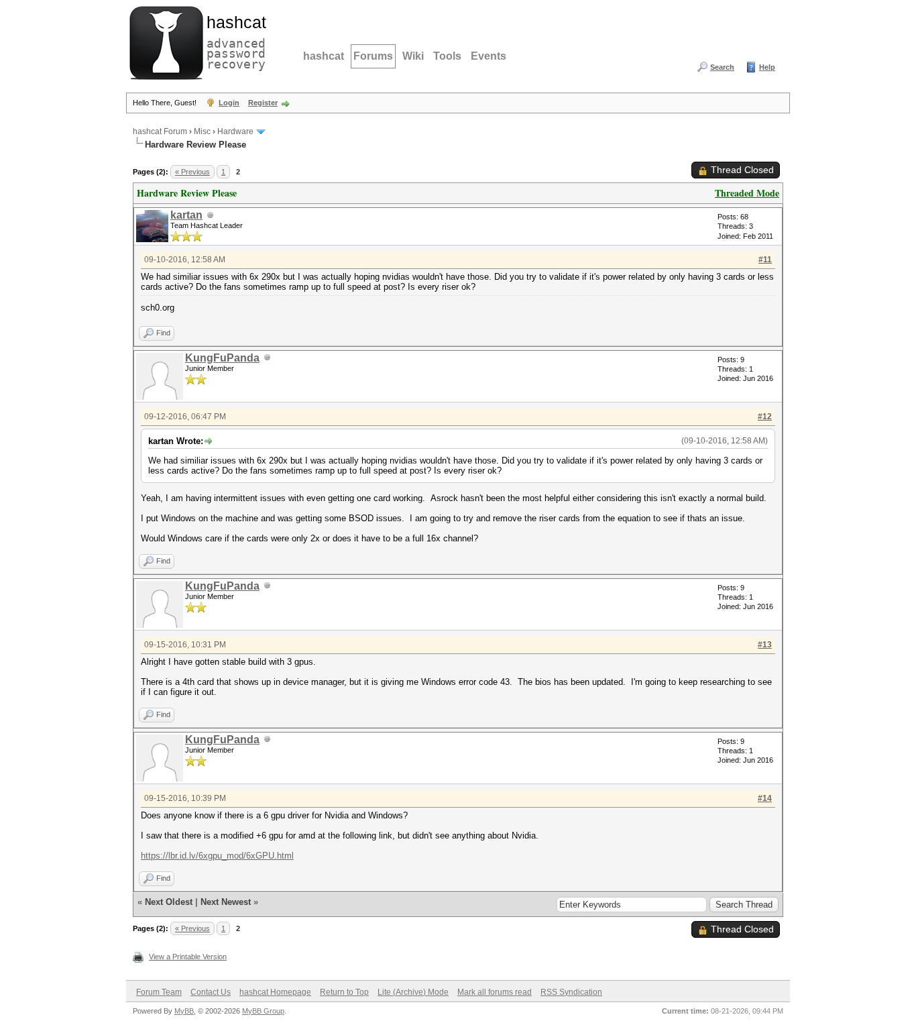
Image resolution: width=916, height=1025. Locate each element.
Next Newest (226, 902)
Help (767, 67)
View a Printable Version (188, 957)
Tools (447, 56)
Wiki (413, 56)
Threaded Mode (747, 193)
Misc (202, 131)
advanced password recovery (233, 41)
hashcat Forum (160, 131)
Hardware (235, 131)
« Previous (192, 172)
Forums (373, 56)
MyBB (184, 1011)
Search (722, 67)
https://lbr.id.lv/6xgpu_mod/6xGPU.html (217, 856)
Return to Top (344, 992)
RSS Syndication (571, 992)
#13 (765, 644)
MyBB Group (263, 1011)
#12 (765, 416)
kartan (186, 215)
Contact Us (210, 992)
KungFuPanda (222, 358)
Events (488, 56)
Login (229, 103)
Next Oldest (168, 902)
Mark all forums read (494, 992)
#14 (765, 798)
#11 (765, 259)
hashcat (323, 56)
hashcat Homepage (275, 992)
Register (263, 103)
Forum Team (159, 992)
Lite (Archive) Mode (413, 992)
